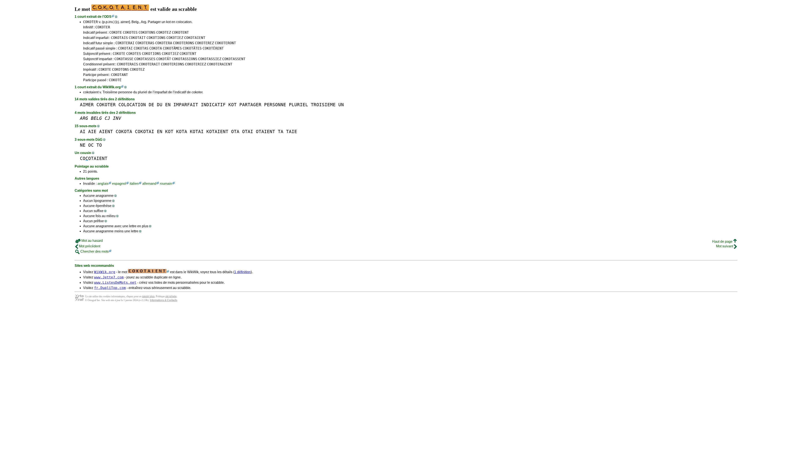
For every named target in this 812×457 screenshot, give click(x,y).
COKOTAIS (119, 38)
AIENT (106, 131)
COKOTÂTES (192, 48)
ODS (107, 16)
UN (341, 104)
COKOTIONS (156, 38)
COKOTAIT (137, 38)
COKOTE (115, 32)
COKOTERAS (144, 43)
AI (82, 131)
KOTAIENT (217, 131)
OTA (235, 131)
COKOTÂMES (172, 48)
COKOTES (130, 32)
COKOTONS (147, 32)
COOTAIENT (93, 158)
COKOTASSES (144, 59)
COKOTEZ (163, 32)
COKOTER (90, 22)
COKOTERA (163, 43)
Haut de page (722, 241)
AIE (92, 131)
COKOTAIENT (194, 38)
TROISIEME (323, 104)
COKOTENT (180, 32)
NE (82, 145)
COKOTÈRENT (213, 48)
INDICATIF (213, 104)
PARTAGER (250, 104)
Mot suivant (725, 246)
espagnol (119, 183)
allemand (149, 183)
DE (151, 104)
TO (99, 145)
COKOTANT (119, 75)
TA (280, 131)
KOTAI (197, 131)
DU (159, 104)
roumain (166, 183)
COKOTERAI (124, 43)
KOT (232, 104)
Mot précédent (89, 246)
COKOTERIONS (172, 64)
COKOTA (155, 48)
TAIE (291, 131)
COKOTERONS (183, 43)
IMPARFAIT (185, 104)
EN (168, 104)
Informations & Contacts (163, 300)
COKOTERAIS (127, 64)
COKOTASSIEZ (209, 59)
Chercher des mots (94, 251)
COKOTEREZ (204, 43)
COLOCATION (132, 104)
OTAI (247, 131)
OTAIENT (265, 131)
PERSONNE (275, 104)
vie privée (171, 296)
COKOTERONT (225, 43)
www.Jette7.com (109, 277)
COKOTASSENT (234, 59)
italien (134, 183)
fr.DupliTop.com (110, 288)
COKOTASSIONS (184, 59)
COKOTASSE (123, 59)
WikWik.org (112, 87)
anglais (102, 183)
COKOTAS (141, 48)
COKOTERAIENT (219, 64)
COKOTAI (125, 48)
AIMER (87, 104)
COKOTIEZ (174, 38)
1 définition (242, 272)
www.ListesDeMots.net (115, 283)
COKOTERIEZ (195, 64)
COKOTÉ (115, 80)
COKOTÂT (163, 59)
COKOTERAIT (149, 64)
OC (91, 145)
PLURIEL (298, 104)
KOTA (181, 131)
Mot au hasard (92, 240)
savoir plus (148, 296)
